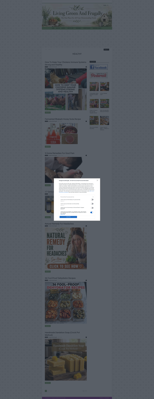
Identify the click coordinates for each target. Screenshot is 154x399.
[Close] (98, 181)
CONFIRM (68, 216)
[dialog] (77, 199)
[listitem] (77, 197)
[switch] (91, 199)
